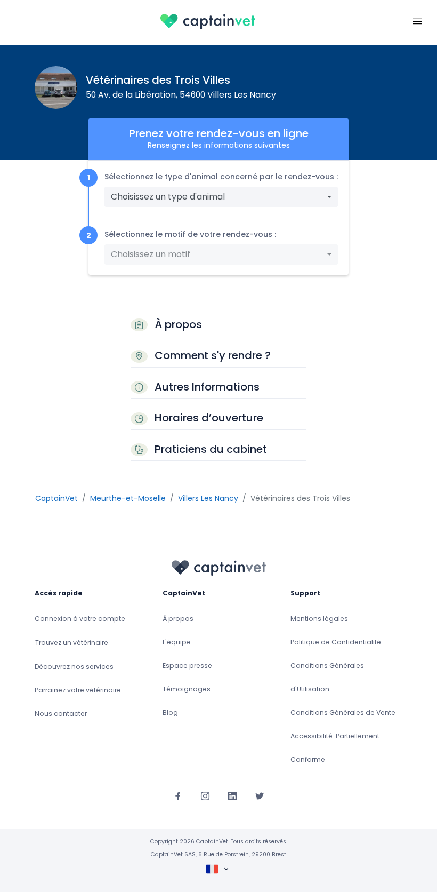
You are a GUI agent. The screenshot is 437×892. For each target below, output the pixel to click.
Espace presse (187, 665)
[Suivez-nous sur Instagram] (205, 796)
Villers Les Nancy (208, 498)
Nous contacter (61, 713)
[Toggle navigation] (417, 20)
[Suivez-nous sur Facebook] (178, 796)
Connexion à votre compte (80, 618)
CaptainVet (56, 498)
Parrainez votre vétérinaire (78, 690)
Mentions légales (319, 618)
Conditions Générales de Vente (342, 712)
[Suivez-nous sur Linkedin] (232, 796)
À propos (178, 618)
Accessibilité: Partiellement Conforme (334, 747)
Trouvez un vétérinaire (71, 642)
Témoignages (187, 689)
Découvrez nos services (74, 666)
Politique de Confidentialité (335, 642)
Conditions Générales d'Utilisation (327, 677)
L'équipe (177, 642)
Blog (170, 712)
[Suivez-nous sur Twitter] (259, 796)
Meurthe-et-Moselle (128, 498)
